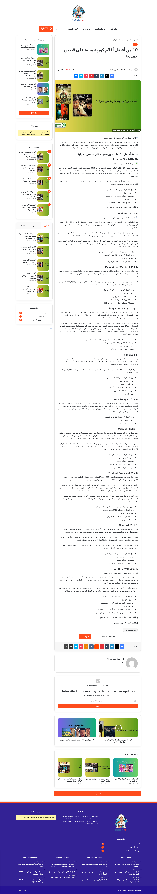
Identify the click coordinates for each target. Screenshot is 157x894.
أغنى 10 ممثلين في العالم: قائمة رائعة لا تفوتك (28, 85)
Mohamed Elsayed (128, 70)
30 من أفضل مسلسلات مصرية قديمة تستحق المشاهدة (28, 167)
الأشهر (46, 226)
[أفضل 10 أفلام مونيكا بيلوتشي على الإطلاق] (43, 183)
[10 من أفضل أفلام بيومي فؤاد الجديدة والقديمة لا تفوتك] (43, 102)
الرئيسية (133, 40)
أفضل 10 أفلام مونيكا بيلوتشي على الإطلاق (29, 179)
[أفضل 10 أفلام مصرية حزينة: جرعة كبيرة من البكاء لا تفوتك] (43, 210)
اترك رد (98, 794)
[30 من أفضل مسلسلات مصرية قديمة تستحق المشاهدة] (43, 170)
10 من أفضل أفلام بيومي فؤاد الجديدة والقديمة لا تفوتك (28, 99)
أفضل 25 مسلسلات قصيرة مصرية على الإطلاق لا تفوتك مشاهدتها (70, 780)
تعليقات (22, 226)
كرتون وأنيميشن (73, 29)
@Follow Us (35, 812)
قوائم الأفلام (113, 29)
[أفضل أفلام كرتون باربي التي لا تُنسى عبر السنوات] (125, 767)
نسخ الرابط (85, 637)
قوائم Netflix (86, 29)
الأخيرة (34, 226)
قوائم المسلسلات (100, 29)
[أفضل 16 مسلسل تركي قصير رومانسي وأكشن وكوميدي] (97, 767)
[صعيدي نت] (78, 12)
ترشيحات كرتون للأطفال (40, 320)
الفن (128, 40)
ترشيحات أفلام (130, 630)
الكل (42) (34, 113)
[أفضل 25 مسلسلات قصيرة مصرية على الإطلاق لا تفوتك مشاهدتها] (70, 767)
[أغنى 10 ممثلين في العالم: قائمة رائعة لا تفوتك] (43, 89)
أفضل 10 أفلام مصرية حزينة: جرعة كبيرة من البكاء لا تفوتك (29, 207)
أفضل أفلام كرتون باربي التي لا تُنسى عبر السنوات (126, 780)
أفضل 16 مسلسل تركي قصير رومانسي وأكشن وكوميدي (98, 780)
